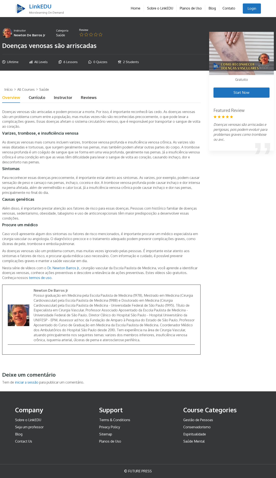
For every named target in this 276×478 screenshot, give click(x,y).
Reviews (89, 98)
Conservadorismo (197, 427)
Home (135, 8)
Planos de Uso (191, 8)
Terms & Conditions (114, 420)
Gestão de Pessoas (198, 420)
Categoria (62, 30)
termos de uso (40, 278)
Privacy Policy (109, 427)
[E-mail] (10, 351)
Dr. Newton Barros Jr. (63, 268)
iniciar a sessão (26, 382)
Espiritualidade (194, 434)
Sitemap (105, 434)
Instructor (20, 30)
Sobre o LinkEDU (160, 8)
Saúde (60, 35)
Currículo (37, 98)
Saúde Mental (194, 441)
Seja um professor (29, 427)
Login (252, 8)
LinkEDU (40, 6)
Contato (229, 8)
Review (83, 30)
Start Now (241, 92)
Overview (11, 98)
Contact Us (23, 441)
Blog (212, 8)
